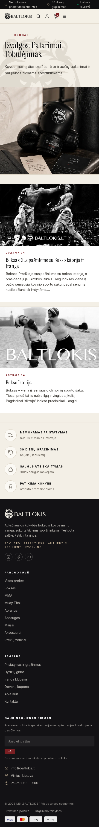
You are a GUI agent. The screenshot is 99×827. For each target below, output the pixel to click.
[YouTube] (29, 557)
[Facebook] (19, 557)
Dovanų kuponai (17, 687)
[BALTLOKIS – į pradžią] (18, 16)
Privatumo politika (17, 811)
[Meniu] (64, 16)
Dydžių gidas (14, 672)
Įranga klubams (16, 679)
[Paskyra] (47, 16)
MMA (8, 595)
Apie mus (11, 694)
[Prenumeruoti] (10, 751)
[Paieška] (38, 16)
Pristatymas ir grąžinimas (23, 664)
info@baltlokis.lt (23, 768)
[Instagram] (8, 557)
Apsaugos (12, 618)
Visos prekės (14, 581)
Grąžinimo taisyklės (48, 811)
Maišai (9, 625)
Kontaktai (11, 701)
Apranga (11, 610)
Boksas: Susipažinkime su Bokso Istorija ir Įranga (45, 263)
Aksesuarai (13, 632)
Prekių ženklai (15, 640)
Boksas (10, 588)
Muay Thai (12, 603)
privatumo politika (55, 758)
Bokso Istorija (19, 382)
